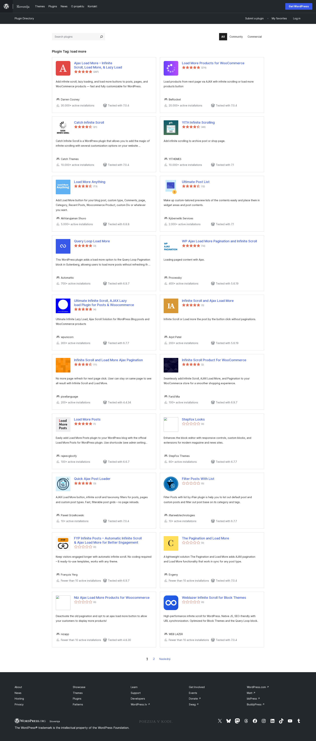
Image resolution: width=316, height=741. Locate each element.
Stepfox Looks (193, 419)
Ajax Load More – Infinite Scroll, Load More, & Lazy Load (98, 65)
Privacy (19, 704)
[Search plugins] (101, 36)
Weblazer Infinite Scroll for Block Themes (214, 597)
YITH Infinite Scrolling (198, 122)
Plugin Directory (24, 18)
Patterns (78, 704)
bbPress (253, 698)
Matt (251, 692)
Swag (194, 704)
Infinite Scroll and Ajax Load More (208, 301)
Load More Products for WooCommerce (213, 63)
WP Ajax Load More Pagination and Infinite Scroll (219, 241)
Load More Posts (87, 419)
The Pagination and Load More (205, 538)
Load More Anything (89, 182)
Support (136, 692)
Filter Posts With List (198, 479)
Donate (195, 698)
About (18, 687)
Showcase (79, 687)
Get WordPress (299, 6)
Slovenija (55, 721)
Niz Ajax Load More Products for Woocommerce (112, 597)
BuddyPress (256, 704)
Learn (134, 687)
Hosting (19, 698)
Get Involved (197, 687)
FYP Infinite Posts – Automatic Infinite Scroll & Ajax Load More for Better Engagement (108, 540)
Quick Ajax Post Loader (92, 479)
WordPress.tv (140, 704)
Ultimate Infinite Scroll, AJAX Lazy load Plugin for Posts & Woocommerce (104, 303)
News (18, 692)
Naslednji (164, 658)
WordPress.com (258, 687)
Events (193, 692)
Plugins (77, 698)
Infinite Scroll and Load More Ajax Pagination (108, 360)
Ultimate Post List (196, 182)
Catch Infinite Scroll (89, 122)
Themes (78, 692)
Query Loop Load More (92, 241)
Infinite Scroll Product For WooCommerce (214, 360)
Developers (138, 698)
